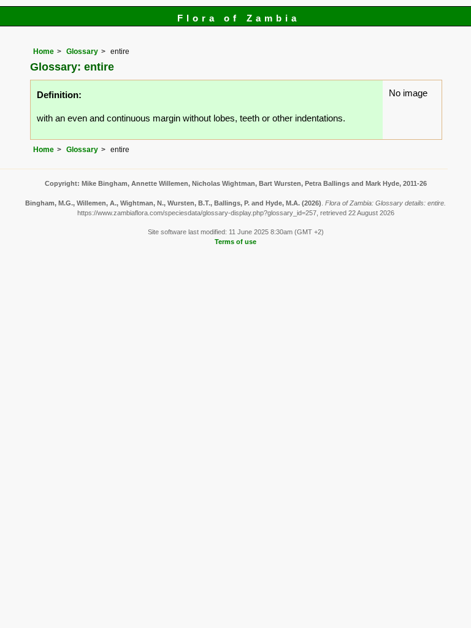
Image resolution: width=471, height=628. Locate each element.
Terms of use (235, 241)
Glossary (82, 51)
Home (43, 51)
